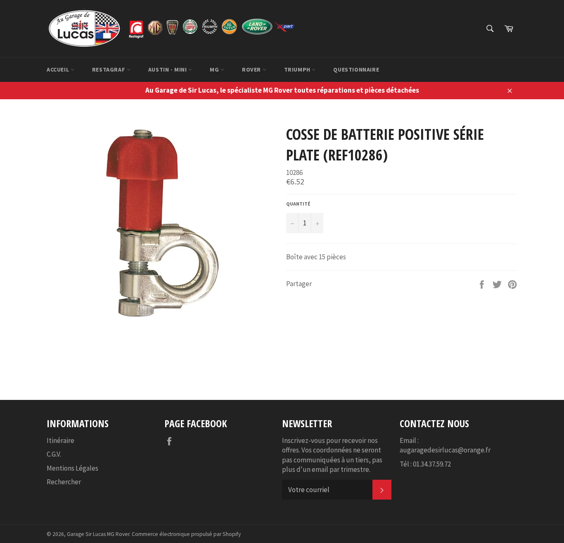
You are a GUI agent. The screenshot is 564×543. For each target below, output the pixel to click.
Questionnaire (356, 69)
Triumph (298, 69)
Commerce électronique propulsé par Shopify (186, 534)
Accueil (59, 69)
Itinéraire (60, 440)
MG (215, 69)
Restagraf (109, 69)
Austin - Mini (168, 69)
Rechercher (64, 481)
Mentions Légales (72, 468)
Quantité (298, 204)
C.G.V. (54, 454)
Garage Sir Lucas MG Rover (98, 534)
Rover (252, 69)
